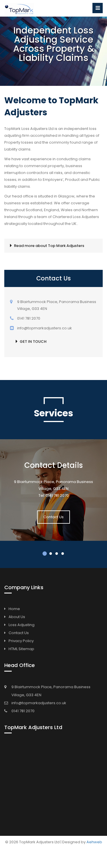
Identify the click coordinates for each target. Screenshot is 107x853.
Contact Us (53, 517)
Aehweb (94, 842)
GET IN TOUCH (33, 341)
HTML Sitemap (21, 649)
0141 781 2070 (23, 711)
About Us (17, 617)
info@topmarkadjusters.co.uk (38, 703)
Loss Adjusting (22, 625)
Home (14, 608)
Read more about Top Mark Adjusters (49, 245)
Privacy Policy (21, 641)
